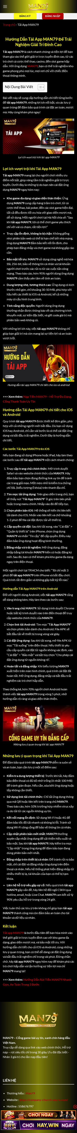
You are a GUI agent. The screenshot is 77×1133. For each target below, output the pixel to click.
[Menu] (5, 6)
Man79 (30, 1093)
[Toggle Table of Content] (39, 87)
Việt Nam (9, 1042)
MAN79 (8, 1038)
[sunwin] (38, 1115)
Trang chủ (9, 24)
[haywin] (38, 1125)
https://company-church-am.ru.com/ (43, 1099)
